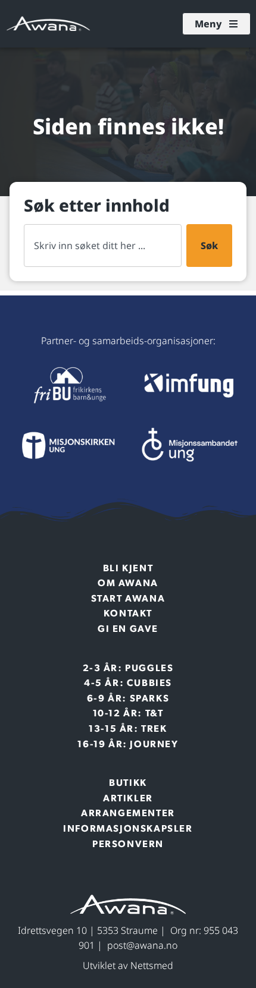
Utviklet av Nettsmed (128, 965)
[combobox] (103, 245)
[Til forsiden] (68, 385)
